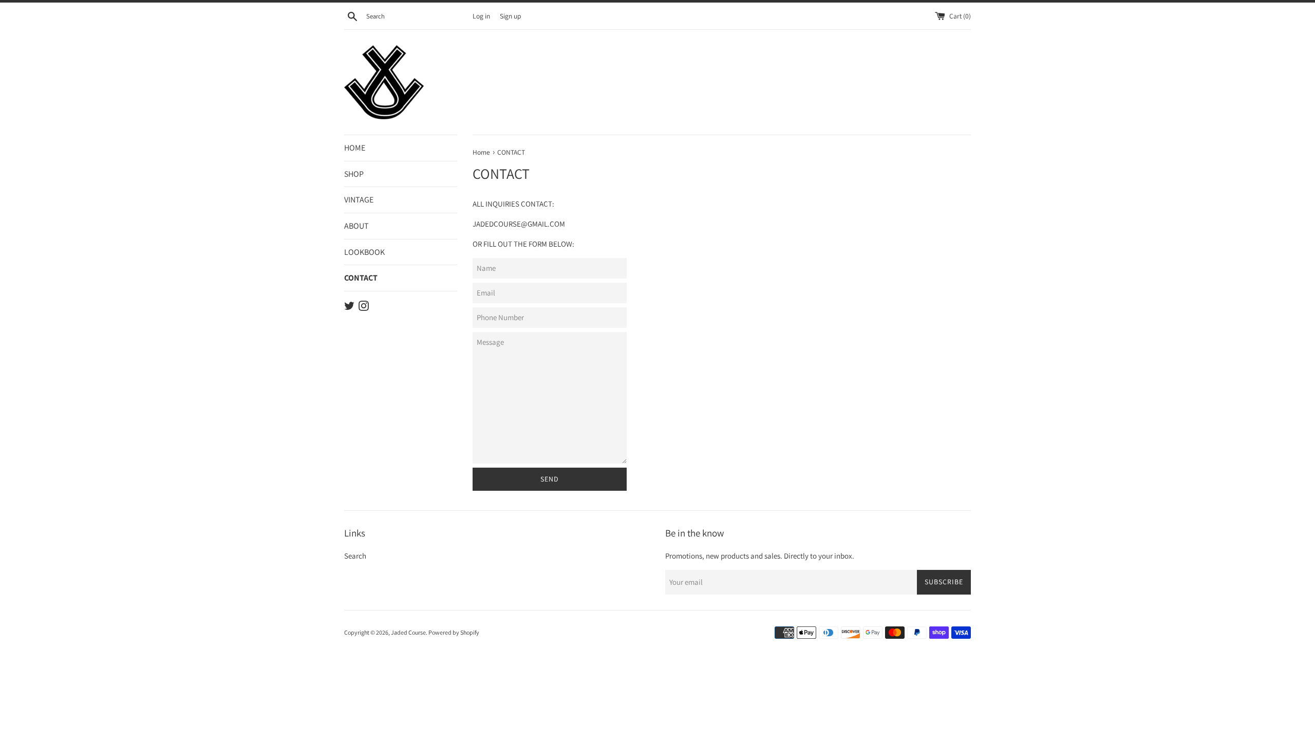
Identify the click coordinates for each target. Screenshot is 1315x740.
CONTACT (361, 277)
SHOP (354, 174)
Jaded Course (408, 632)
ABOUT (356, 225)
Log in (481, 16)
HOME (354, 147)
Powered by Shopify (453, 632)
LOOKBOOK (364, 252)
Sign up (510, 16)
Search (355, 556)
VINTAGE (358, 199)
